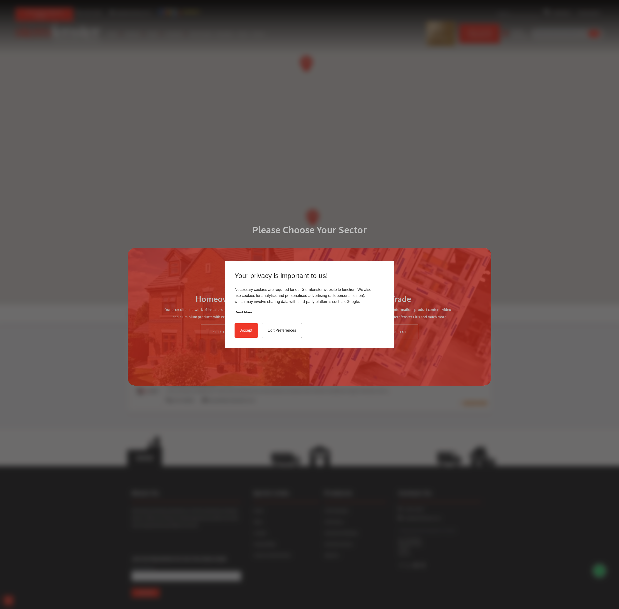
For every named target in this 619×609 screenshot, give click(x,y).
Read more (243, 312)
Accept (246, 330)
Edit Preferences (282, 330)
